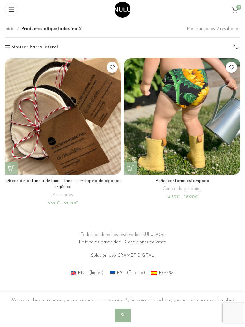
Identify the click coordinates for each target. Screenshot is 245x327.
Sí (122, 315)
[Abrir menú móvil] (11, 9)
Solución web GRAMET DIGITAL (122, 255)
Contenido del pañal (182, 189)
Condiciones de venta (145, 242)
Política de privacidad (100, 242)
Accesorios (63, 195)
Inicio (10, 29)
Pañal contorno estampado (182, 181)
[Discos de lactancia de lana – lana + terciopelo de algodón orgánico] (63, 116)
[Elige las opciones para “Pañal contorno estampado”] (130, 168)
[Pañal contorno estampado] (182, 116)
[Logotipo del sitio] (122, 9)
